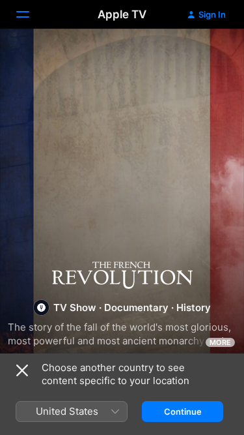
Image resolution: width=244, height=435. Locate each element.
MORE (220, 342)
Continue (183, 411)
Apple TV (122, 14)
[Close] (22, 370)
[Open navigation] (30, 14)
